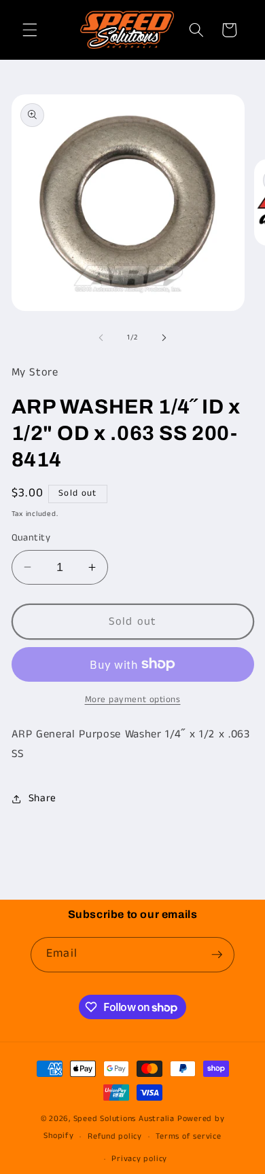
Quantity (31, 538)
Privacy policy (139, 1158)
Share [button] (42, 798)
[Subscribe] (216, 954)
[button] (30, 30)
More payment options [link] (133, 699)
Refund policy (115, 1136)
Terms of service (188, 1136)
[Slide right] (164, 337)
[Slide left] (101, 337)
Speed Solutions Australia (124, 1118)
